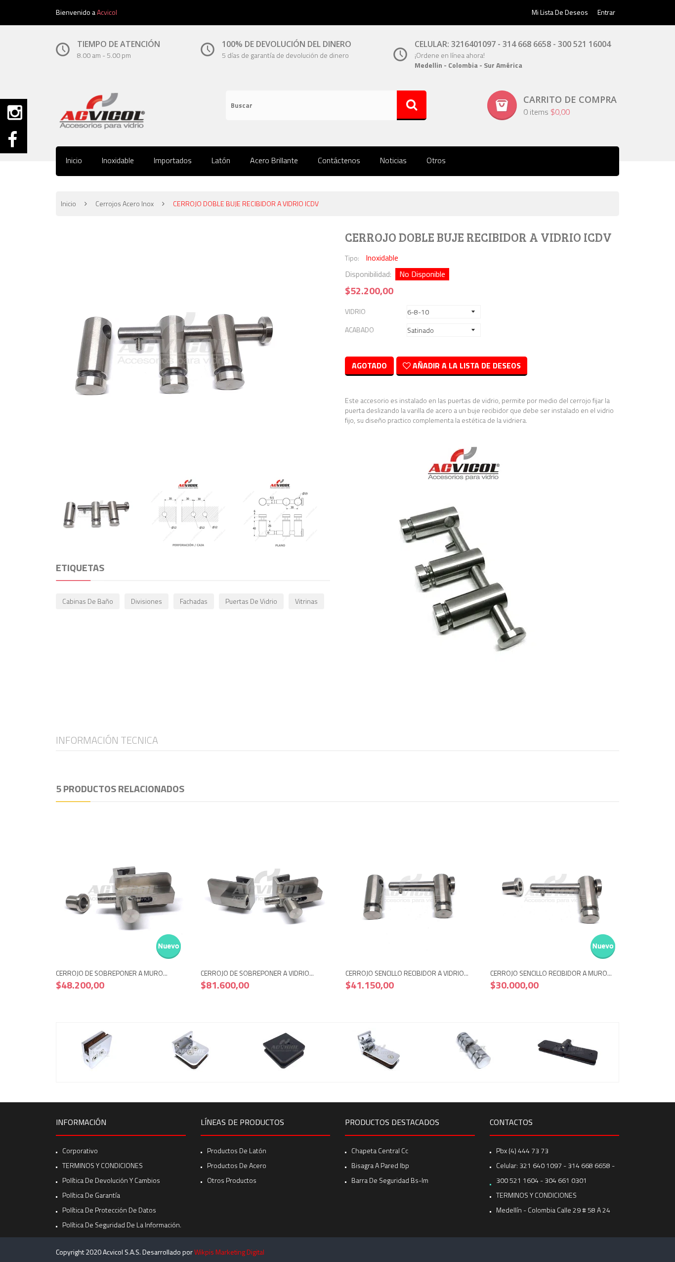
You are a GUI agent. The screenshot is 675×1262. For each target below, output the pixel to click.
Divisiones (146, 601)
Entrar (606, 12)
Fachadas (194, 601)
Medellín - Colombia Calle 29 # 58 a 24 (553, 1210)
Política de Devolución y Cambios (111, 1180)
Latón (220, 160)
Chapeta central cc (379, 1150)
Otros (436, 160)
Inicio (74, 160)
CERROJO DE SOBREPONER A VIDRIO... (257, 973)
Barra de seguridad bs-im (389, 1180)
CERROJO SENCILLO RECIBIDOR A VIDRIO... (406, 973)
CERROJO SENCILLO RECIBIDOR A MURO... (551, 973)
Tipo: (352, 258)
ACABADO (359, 329)
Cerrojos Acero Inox (124, 203)
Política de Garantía (91, 1195)
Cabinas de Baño (87, 601)
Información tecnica (107, 740)
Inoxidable (118, 160)
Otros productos (231, 1180)
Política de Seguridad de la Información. (121, 1224)
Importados (173, 160)
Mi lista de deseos (560, 12)
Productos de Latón (236, 1150)
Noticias (393, 160)
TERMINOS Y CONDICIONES (102, 1165)
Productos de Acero (236, 1165)
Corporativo (80, 1150)
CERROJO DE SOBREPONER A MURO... (112, 973)
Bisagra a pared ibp (380, 1165)
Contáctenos (339, 160)
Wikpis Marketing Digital (229, 1252)
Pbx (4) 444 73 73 (522, 1150)
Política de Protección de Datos (109, 1210)
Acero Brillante (274, 160)
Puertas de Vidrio (251, 601)
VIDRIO (355, 311)
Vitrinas (306, 601)
